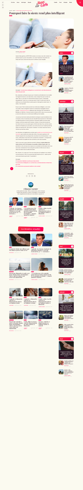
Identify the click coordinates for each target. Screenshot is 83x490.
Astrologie (23, 2)
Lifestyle (65, 2)
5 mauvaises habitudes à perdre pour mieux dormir (27, 160)
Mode (70, 2)
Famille (55, 2)
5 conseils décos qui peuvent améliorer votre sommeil (28, 166)
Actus (18, 2)
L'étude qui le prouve (24, 110)
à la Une (10, 10)
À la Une (13, 2)
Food (60, 2)
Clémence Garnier (22, 51)
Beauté (29, 2)
